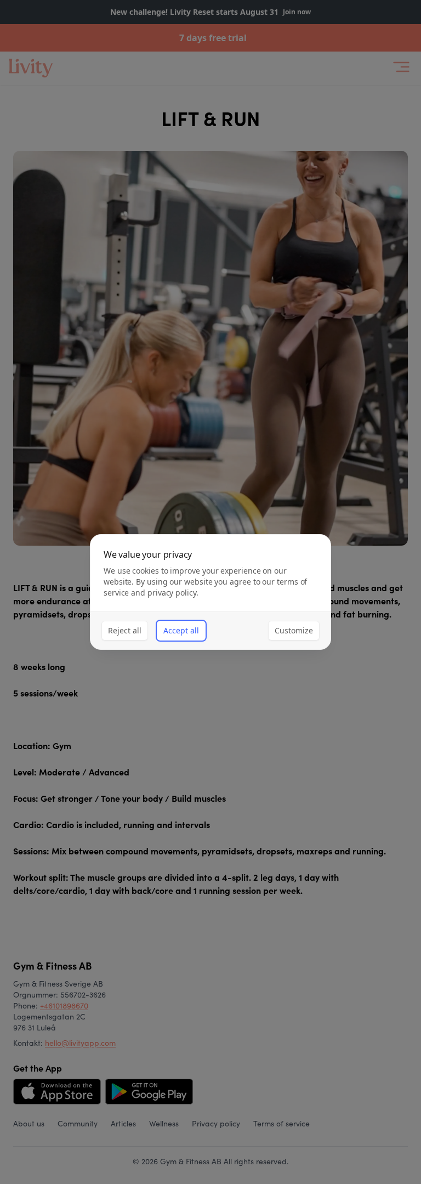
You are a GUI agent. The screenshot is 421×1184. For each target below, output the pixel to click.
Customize (294, 630)
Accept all (181, 630)
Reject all (124, 630)
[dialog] (210, 592)
